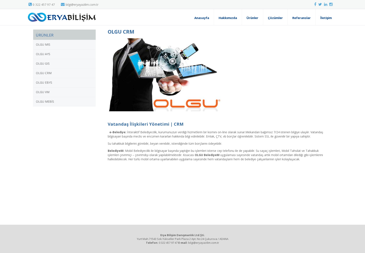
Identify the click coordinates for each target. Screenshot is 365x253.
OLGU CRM (44, 73)
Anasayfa (201, 18)
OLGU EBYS (44, 82)
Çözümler (275, 18)
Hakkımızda (228, 18)
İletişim (326, 18)
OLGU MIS (43, 44)
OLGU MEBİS (45, 101)
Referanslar (301, 18)
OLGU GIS (43, 63)
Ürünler (252, 18)
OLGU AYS (43, 54)
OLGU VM (42, 92)
